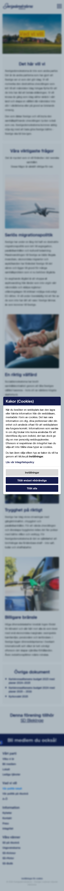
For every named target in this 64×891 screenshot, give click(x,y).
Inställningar (32, 472)
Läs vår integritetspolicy (20, 462)
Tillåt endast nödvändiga (32, 480)
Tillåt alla (32, 488)
